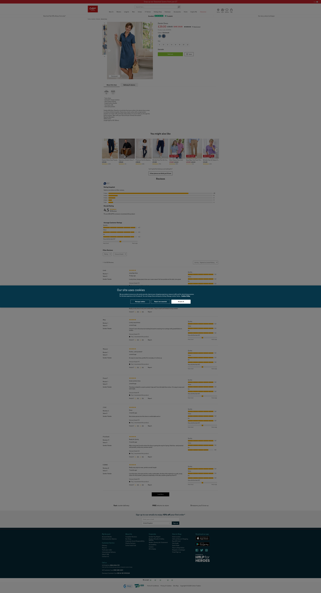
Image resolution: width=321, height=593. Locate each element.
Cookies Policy (185, 296)
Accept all (181, 301)
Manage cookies (140, 301)
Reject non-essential (160, 301)
